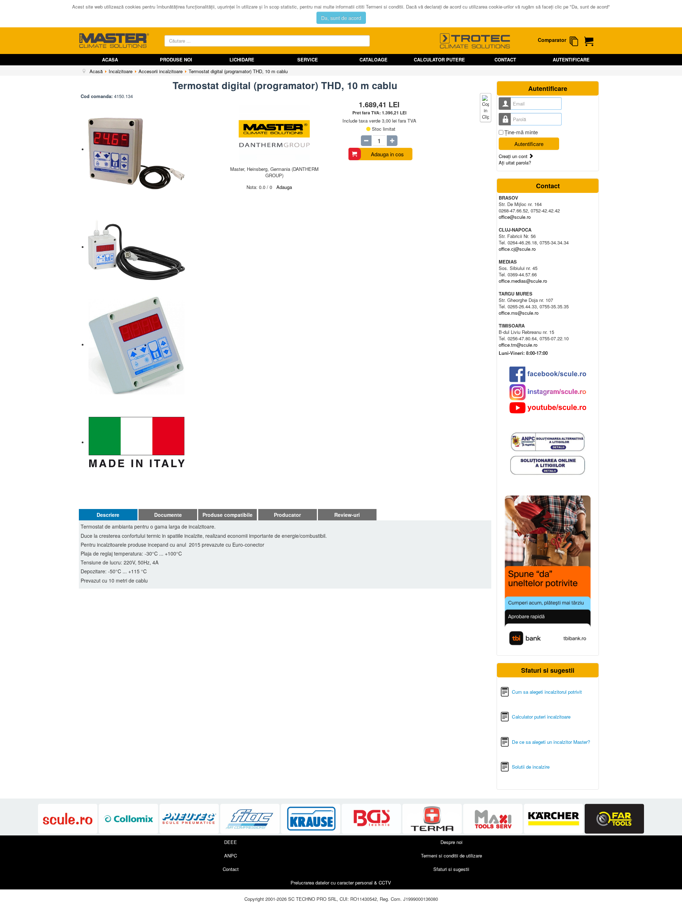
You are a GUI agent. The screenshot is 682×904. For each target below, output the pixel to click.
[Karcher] (554, 819)
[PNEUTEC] (189, 819)
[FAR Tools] (614, 819)
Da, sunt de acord (341, 17)
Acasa (110, 59)
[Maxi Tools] (493, 819)
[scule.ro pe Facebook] (548, 374)
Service (307, 59)
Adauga (284, 187)
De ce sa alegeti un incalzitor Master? (551, 741)
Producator (287, 514)
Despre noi (451, 842)
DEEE (230, 842)
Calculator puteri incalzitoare (541, 716)
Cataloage (373, 59)
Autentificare (571, 59)
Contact (505, 59)
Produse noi (176, 59)
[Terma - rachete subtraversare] (432, 819)
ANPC (230, 855)
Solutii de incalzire (531, 766)
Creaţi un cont (514, 156)
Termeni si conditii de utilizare (451, 855)
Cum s (519, 691)
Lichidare (241, 59)
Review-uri (347, 514)
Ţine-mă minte (521, 132)
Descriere (108, 514)
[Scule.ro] (68, 819)
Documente (168, 514)
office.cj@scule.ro (517, 248)
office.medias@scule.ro (523, 280)
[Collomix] (129, 819)
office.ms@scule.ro (518, 312)
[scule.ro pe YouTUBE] (548, 407)
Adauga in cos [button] (387, 154)
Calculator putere (439, 59)
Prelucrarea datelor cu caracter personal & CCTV (341, 882)
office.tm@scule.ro (518, 344)
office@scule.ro (515, 216)
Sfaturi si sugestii (451, 869)
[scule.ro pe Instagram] (548, 392)
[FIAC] (250, 819)
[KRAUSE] (311, 819)
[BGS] (372, 819)
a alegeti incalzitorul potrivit (554, 691)
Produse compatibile (227, 514)
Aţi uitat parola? (515, 162)
